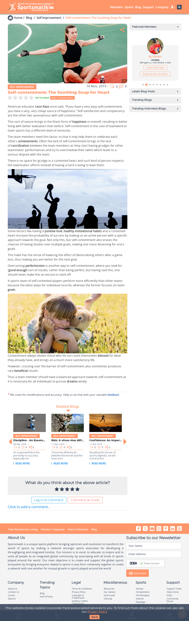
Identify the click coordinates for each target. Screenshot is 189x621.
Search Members (78, 529)
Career (11, 595)
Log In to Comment (48, 500)
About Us (12, 588)
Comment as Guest (85, 500)
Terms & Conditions (82, 588)
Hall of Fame (46, 596)
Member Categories (53, 529)
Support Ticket (174, 588)
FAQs (169, 595)
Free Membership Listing (23, 529)
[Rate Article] (77, 489)
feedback (113, 394)
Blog (29, 18)
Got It (94, 617)
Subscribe (139, 573)
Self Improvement (49, 18)
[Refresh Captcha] (141, 563)
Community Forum (172, 600)
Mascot (12, 598)
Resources (109, 588)
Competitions (143, 592)
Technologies (143, 595)
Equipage (140, 601)
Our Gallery (110, 592)
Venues (139, 588)
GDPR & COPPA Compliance (80, 602)
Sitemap (108, 598)
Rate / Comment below (62, 97)
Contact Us (13, 592)
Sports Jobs (109, 595)
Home (18, 18)
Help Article (173, 592)
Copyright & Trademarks (78, 596)
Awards (140, 598)
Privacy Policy (97, 611)
